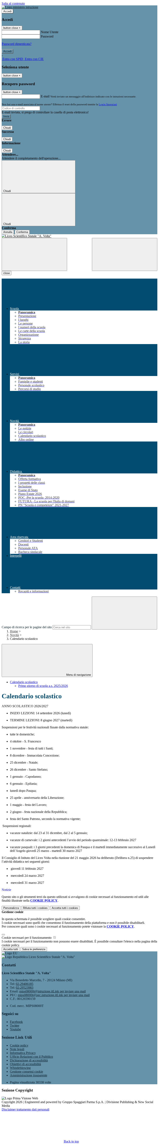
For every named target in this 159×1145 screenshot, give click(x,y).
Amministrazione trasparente (28, 1075)
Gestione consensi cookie (26, 1071)
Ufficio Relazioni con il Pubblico (31, 1056)
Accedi (7, 11)
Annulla (7, 232)
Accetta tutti (65, 908)
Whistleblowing (20, 1068)
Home (14, 631)
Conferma (22, 232)
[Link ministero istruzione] (20, 7)
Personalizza (11, 908)
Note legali (17, 1049)
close (6, 273)
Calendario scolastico (24, 682)
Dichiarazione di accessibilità (29, 1060)
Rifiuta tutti (35, 908)
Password (47, 36)
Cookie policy (19, 1045)
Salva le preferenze (33, 949)
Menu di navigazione (78, 674)
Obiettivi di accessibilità (25, 1064)
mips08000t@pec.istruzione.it (54, 995)
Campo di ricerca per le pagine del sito (27, 627)
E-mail (45, 96)
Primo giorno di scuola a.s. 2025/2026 (43, 686)
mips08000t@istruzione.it (52, 991)
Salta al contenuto (13, 3)
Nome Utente (49, 32)
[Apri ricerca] (124, 254)
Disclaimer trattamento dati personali (25, 1109)
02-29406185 (24, 984)
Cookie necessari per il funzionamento (27, 937)
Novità (14, 635)
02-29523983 (24, 987)
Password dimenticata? (16, 44)
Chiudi (7, 127)
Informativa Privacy (23, 1053)
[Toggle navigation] (34, 254)
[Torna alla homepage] (79, 236)
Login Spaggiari (108, 104)
